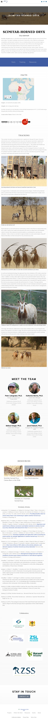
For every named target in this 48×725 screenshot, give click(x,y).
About (39, 712)
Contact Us (24, 696)
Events (34, 712)
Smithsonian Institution (16, 717)
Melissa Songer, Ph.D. (13, 426)
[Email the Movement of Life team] (41, 1)
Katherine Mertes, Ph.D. (34, 396)
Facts (13, 62)
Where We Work (18, 712)
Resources (32, 62)
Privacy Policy (26, 717)
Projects (9, 712)
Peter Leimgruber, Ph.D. (13, 396)
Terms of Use (33, 717)
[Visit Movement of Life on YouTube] (46, 1)
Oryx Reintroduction (31, 478)
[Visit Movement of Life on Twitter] (43, 1)
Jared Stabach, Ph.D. (34, 426)
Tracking (22, 62)
